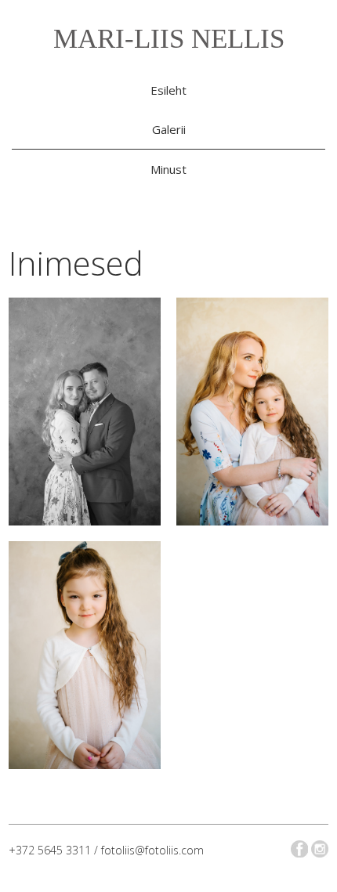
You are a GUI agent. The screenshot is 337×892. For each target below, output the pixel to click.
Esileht (168, 90)
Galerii (169, 129)
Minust (168, 169)
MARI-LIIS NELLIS (168, 38)
